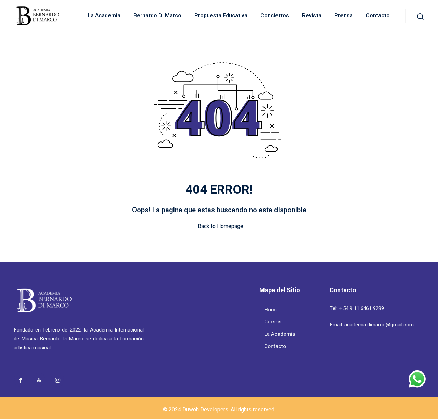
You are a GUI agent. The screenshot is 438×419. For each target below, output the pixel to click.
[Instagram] (57, 380)
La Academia (104, 16)
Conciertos (274, 16)
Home (271, 309)
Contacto (378, 16)
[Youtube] (39, 380)
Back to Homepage (220, 226)
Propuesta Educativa (220, 16)
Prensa (343, 16)
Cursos (272, 321)
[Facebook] (20, 380)
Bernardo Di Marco (157, 16)
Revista (311, 16)
